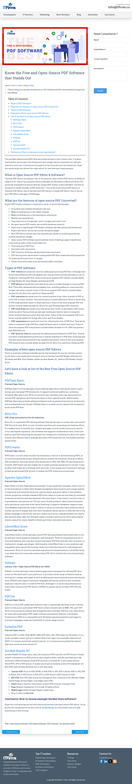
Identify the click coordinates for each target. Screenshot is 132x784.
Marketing (45, 14)
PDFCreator (18, 127)
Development (9, 14)
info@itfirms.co (119, 7)
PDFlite (16, 141)
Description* (99, 68)
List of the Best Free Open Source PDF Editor (31, 116)
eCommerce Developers (45, 761)
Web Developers (42, 764)
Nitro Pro (17, 123)
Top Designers (41, 770)
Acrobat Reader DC (21, 148)
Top (125, 777)
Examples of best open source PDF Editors (29, 113)
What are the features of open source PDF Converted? (34, 106)
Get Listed (109, 14)
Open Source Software (19, 723)
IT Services (28, 14)
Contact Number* (101, 59)
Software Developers (44, 767)
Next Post (80, 732)
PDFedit (16, 138)
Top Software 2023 (67, 723)
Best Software (63, 14)
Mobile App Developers (45, 758)
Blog (79, 14)
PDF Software (52, 723)
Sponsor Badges (74, 764)
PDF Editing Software (37, 723)
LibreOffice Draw (20, 134)
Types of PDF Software (21, 110)
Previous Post (12, 732)
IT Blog (70, 758)
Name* (96, 40)
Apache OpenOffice (21, 130)
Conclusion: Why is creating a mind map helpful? (33, 152)
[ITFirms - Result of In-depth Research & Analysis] (9, 6)
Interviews (93, 14)
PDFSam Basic (19, 120)
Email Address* (100, 49)
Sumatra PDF (19, 145)
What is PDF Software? (21, 103)
